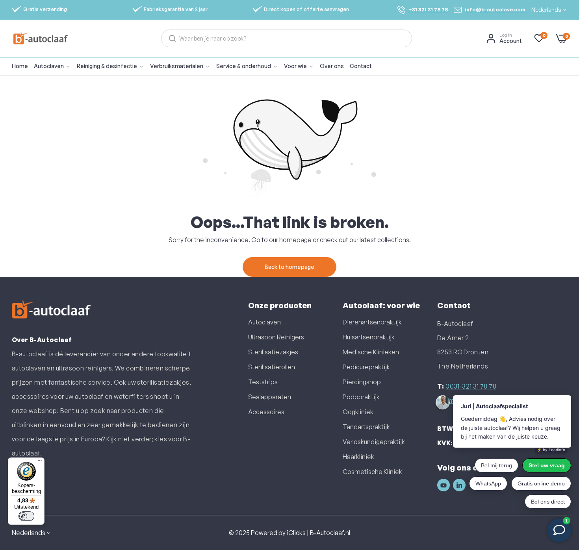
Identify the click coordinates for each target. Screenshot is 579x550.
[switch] (26, 516)
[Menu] (40, 462)
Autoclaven (264, 322)
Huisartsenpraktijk (369, 337)
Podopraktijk (361, 397)
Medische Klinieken (371, 352)
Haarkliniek (358, 457)
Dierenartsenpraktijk (372, 322)
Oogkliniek (358, 412)
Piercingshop (362, 382)
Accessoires (266, 412)
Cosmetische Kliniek (372, 472)
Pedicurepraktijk (366, 367)
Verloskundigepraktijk (374, 442)
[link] (113, 66)
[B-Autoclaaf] (40, 38)
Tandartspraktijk (366, 427)
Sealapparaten (269, 397)
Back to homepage (289, 266)
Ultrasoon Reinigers (276, 337)
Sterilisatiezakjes (273, 352)
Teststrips (263, 382)
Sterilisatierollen (271, 367)
